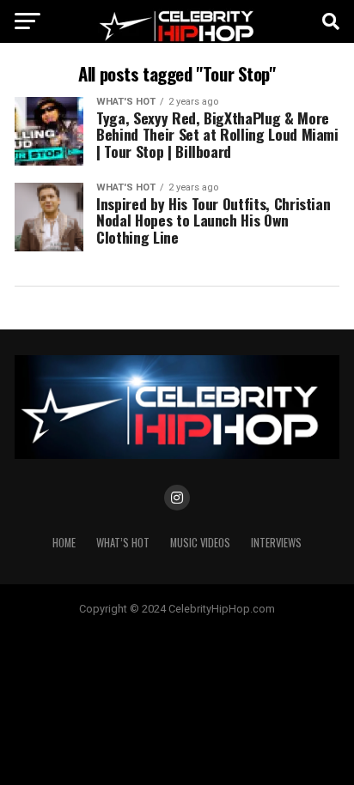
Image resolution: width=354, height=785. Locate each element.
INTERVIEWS (276, 542)
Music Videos (200, 542)
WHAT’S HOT (123, 542)
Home (64, 542)
